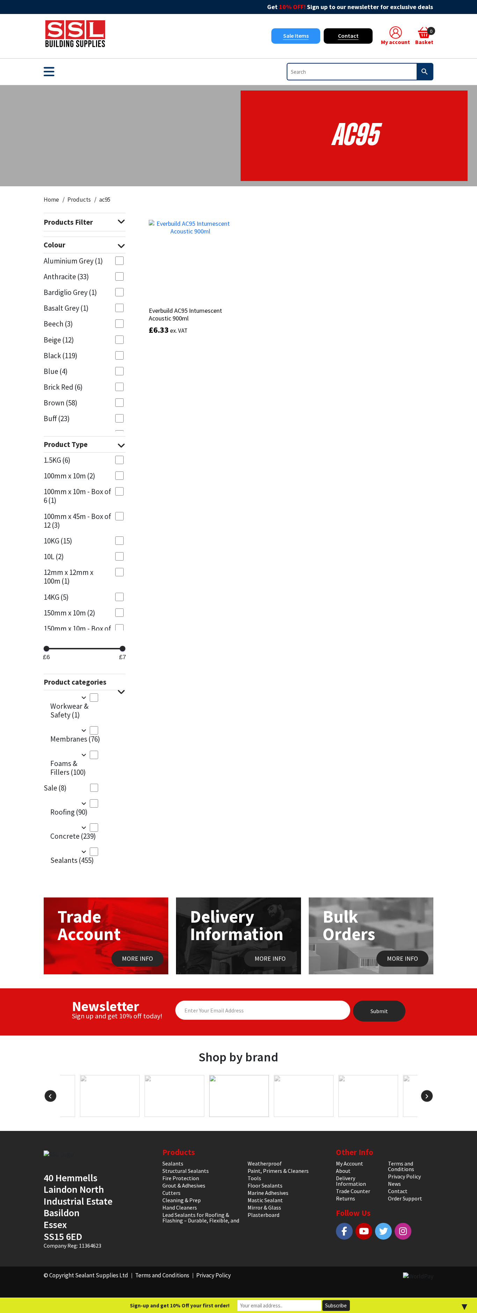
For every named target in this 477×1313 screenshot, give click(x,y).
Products (79, 199)
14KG (56, 597)
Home (51, 199)
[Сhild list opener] (84, 697)
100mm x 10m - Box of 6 (77, 496)
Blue (56, 371)
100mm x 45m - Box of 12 (77, 520)
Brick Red (63, 387)
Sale (55, 788)
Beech (58, 323)
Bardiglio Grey (70, 292)
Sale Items (296, 35)
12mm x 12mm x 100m (68, 576)
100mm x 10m (69, 475)
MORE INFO (137, 958)
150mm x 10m (69, 612)
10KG (58, 540)
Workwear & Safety (69, 710)
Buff (57, 418)
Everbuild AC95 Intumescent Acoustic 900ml (185, 314)
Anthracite (66, 276)
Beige (59, 340)
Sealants (72, 860)
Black (61, 355)
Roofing (69, 812)
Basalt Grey (66, 308)
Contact (348, 35)
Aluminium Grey (73, 261)
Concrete (73, 836)
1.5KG (57, 460)
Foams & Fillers (68, 768)
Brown (61, 402)
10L (54, 556)
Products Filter (68, 222)
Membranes (74, 739)
